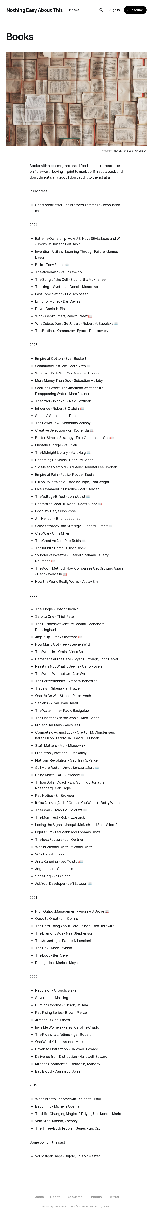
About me (75, 1197)
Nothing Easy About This (34, 10)
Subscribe (135, 10)
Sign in (114, 10)
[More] (87, 10)
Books (74, 10)
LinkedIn (95, 1197)
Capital (55, 1197)
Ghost (107, 1206)
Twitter (114, 1197)
